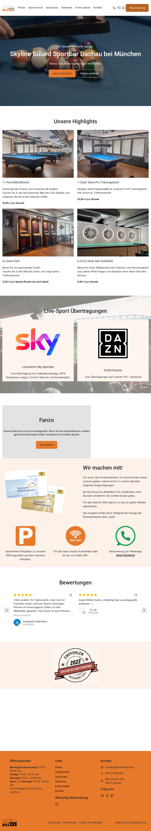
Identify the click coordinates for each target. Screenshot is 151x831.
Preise (21, 7)
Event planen (82, 7)
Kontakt (97, 7)
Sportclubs (52, 7)
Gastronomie (35, 7)
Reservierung (137, 7)
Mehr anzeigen (22, 615)
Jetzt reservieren (62, 73)
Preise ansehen (90, 73)
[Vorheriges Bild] (6, 610)
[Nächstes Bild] (144, 610)
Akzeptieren (47, 444)
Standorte (66, 7)
